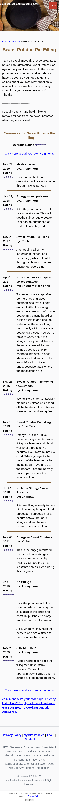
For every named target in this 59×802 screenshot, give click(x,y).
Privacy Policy (12, 735)
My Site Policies (34, 735)
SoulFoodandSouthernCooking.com (19, 4)
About (50, 735)
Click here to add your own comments (29, 153)
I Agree (29, 800)
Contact (30, 739)
